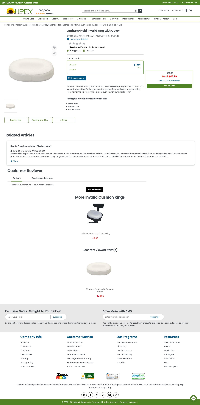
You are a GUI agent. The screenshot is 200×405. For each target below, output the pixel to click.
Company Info (31, 337)
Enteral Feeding (99, 19)
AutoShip (121, 362)
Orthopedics (82, 19)
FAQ (166, 362)
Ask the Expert (170, 366)
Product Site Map (28, 366)
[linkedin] (103, 394)
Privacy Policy (27, 362)
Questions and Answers (78, 47)
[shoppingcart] (190, 10)
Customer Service (80, 337)
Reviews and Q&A (40, 120)
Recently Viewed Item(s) (100, 250)
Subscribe (57, 317)
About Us (25, 342)
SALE (175, 19)
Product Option (74, 58)
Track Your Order (75, 342)
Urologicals (43, 19)
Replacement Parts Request (80, 362)
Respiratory (68, 19)
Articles (63, 120)
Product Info (15, 120)
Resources (171, 337)
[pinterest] (116, 394)
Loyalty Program (124, 350)
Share (15, 161)
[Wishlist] (54, 47)
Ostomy (55, 19)
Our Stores (25, 350)
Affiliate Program (124, 358)
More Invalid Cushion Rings (100, 197)
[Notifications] (186, 10)
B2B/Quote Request (76, 366)
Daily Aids (114, 19)
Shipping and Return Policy (79, 358)
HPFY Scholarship (124, 354)
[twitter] (84, 394)
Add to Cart (169, 85)
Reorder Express (74, 346)
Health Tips (169, 350)
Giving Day (121, 346)
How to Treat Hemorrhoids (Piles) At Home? (31, 146)
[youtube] (109, 394)
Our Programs (127, 337)
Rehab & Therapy (161, 19)
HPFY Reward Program (127, 342)
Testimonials (26, 354)
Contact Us (164, 10)
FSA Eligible (169, 354)
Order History (73, 350)
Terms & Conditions (76, 354)
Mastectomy (144, 19)
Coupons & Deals (172, 342)
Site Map (24, 358)
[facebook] (90, 394)
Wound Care (28, 19)
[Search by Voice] (135, 11)
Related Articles (20, 135)
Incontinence (128, 19)
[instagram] (96, 394)
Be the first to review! (97, 47)
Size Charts (169, 358)
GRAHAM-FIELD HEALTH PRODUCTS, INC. (88, 36)
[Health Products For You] (19, 11)
